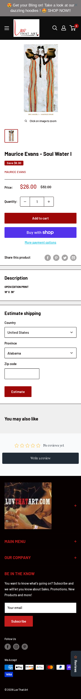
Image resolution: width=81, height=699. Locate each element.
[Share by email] (73, 257)
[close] (76, 5)
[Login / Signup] (63, 27)
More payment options (40, 242)
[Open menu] (6, 28)
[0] (73, 28)
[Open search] (54, 27)
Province (10, 343)
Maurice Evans (15, 172)
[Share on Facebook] (48, 257)
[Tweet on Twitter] (65, 257)
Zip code (10, 364)
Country (10, 323)
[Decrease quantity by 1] (25, 201)
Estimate (18, 392)
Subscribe (18, 621)
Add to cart (40, 218)
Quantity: (10, 201)
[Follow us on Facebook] (7, 647)
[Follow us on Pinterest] (25, 647)
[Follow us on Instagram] (16, 647)
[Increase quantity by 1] (49, 201)
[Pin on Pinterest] (56, 257)
